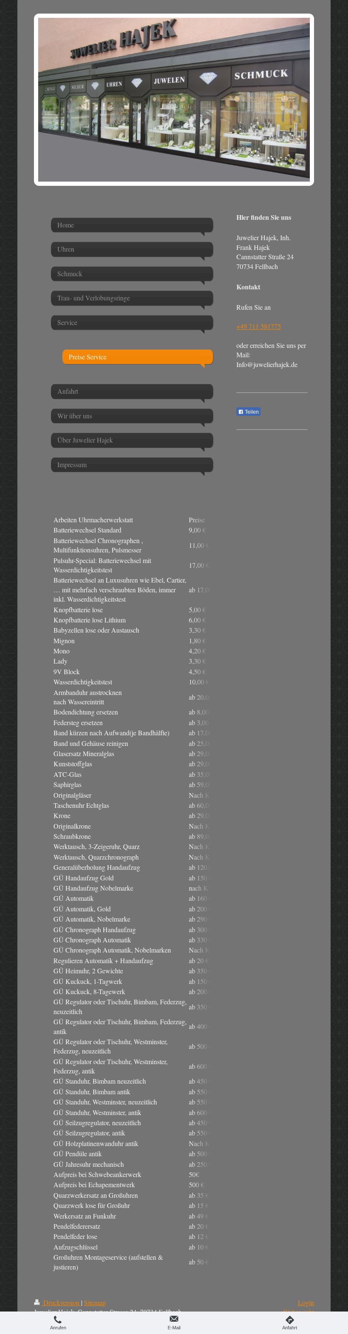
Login (306, 1302)
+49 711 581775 (258, 326)
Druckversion (61, 1302)
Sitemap (95, 1302)
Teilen (251, 412)
